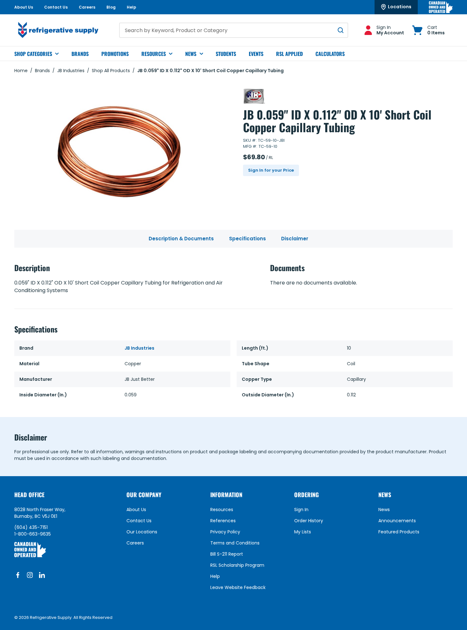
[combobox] (233, 30)
